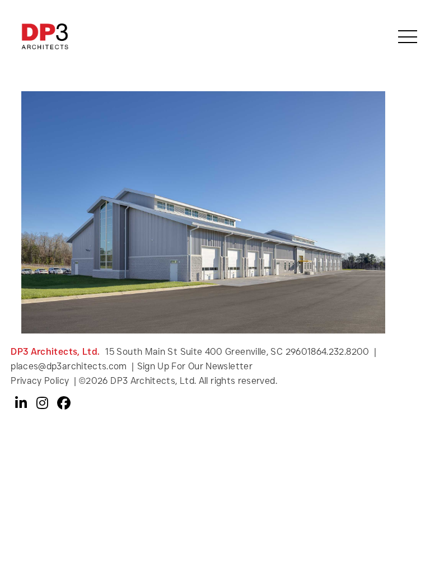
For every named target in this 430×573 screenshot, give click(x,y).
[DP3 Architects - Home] (44, 35)
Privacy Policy (41, 380)
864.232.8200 (340, 351)
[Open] (407, 36)
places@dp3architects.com (69, 366)
